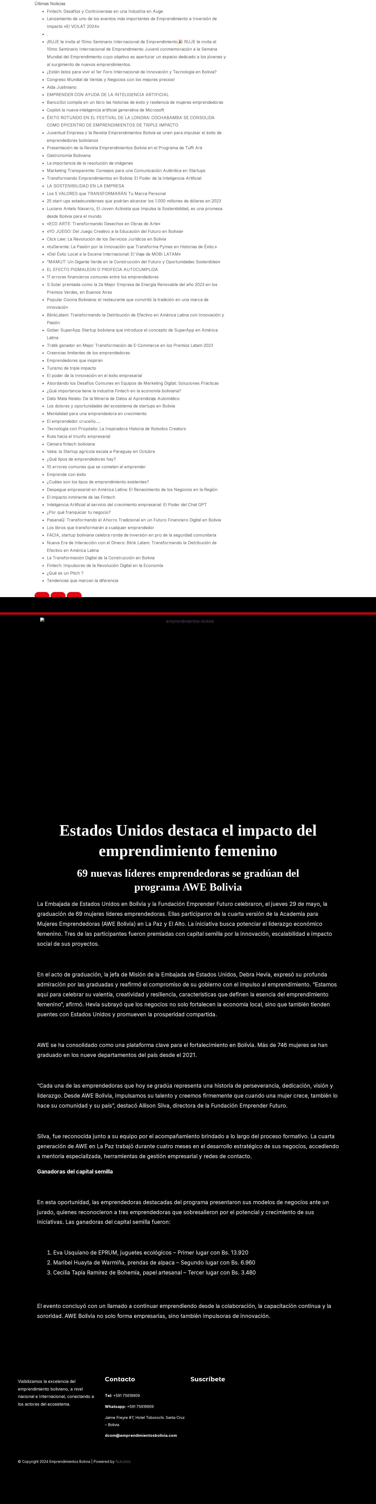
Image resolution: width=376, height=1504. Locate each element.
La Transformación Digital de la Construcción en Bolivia (100, 557)
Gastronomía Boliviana (69, 155)
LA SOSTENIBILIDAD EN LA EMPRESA (85, 185)
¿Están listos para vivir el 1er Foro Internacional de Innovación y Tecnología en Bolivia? (132, 71)
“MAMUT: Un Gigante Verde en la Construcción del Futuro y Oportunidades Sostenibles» (133, 261)
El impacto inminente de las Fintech (81, 497)
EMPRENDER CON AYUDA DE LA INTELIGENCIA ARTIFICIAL (108, 94)
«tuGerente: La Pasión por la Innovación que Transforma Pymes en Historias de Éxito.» (132, 246)
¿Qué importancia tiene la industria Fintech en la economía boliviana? (114, 390)
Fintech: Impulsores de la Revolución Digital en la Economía (105, 565)
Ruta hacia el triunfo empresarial (78, 436)
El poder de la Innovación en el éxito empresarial (94, 375)
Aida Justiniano (61, 87)
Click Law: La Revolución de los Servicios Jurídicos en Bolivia (106, 239)
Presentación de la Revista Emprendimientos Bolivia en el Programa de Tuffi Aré (124, 147)
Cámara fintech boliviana (71, 444)
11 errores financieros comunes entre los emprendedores (103, 276)
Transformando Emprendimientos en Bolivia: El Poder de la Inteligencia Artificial (124, 178)
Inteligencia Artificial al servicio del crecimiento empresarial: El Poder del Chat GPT (127, 504)
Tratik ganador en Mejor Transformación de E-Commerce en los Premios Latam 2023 (130, 345)
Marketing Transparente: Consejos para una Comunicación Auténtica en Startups (126, 170)
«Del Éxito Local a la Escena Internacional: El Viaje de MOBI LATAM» (114, 254)
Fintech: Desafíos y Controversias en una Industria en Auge (105, 11)
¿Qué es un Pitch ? (65, 573)
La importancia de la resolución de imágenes (90, 163)
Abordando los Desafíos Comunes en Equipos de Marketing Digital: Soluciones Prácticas (133, 383)
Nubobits (123, 1461)
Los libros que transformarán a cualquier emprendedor (100, 527)
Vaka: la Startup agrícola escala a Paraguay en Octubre (101, 451)
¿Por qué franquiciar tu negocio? (79, 512)
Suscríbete (208, 1379)
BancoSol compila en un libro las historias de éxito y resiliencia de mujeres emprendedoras (135, 102)
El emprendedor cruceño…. (73, 421)
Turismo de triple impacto (71, 368)
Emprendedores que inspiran (75, 360)
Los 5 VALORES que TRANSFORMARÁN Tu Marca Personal (106, 193)
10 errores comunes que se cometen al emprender (96, 466)
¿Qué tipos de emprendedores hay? (81, 459)
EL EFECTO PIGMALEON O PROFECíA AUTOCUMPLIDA (102, 269)
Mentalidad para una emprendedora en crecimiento (97, 413)
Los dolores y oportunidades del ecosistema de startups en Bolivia (111, 405)
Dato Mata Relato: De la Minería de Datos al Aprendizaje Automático (113, 398)
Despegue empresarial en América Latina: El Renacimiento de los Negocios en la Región (132, 489)
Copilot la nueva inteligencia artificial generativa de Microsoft (105, 109)
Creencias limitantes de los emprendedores (88, 352)
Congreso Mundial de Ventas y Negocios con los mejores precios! (110, 79)
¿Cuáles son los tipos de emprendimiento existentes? (98, 481)
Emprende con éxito (66, 474)
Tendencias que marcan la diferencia (82, 580)
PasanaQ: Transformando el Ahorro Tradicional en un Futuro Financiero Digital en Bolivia (134, 519)
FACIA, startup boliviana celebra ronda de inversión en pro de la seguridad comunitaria (131, 535)
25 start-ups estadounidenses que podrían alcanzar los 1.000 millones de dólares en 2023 (134, 200)
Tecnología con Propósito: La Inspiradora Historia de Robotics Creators (116, 428)
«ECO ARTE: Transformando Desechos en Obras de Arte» (103, 223)
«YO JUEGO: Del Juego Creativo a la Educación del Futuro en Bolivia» (115, 231)
